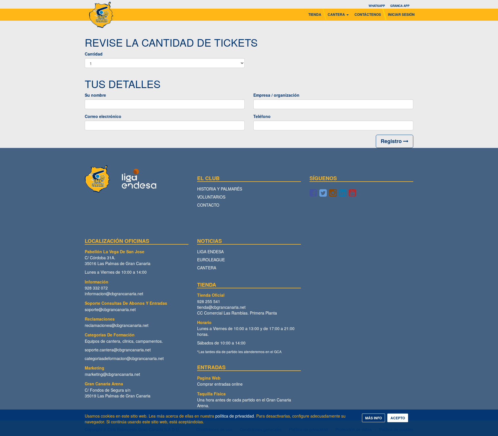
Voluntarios (211, 197)
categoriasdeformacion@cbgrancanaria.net (124, 358)
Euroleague (211, 259)
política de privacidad (234, 416)
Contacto (208, 205)
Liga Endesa (210, 251)
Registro (392, 141)
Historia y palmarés (219, 189)
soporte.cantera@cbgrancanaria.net (118, 350)
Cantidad (94, 54)
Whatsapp (377, 6)
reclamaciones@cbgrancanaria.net (116, 325)
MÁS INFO (373, 417)
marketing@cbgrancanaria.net (112, 374)
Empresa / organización (276, 95)
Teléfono (262, 116)
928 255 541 (208, 301)
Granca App (400, 6)
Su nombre (95, 95)
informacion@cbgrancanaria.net (114, 293)
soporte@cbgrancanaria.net (110, 309)
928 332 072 (96, 288)
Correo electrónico (103, 116)
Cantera (206, 268)
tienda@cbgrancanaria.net (221, 307)
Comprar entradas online (220, 384)
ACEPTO (398, 417)
